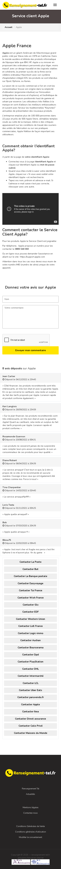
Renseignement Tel (30, 788)
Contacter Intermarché (30, 676)
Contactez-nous (30, 813)
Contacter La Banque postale (30, 576)
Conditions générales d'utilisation (30, 831)
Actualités (30, 794)
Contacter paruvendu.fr (30, 697)
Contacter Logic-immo (30, 633)
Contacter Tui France (30, 590)
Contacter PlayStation (30, 661)
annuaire (21, 857)
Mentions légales (30, 807)
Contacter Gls (30, 604)
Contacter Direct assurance (30, 718)
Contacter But (30, 569)
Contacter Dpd (30, 654)
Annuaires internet (35, 857)
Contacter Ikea (30, 711)
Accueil (8, 27)
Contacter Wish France (31, 597)
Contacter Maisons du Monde (30, 733)
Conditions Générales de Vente (30, 826)
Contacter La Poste (30, 561)
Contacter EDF (30, 611)
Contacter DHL (30, 668)
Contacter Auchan (30, 640)
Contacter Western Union (30, 619)
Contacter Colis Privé (31, 725)
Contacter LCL (30, 683)
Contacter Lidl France (30, 626)
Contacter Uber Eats (30, 690)
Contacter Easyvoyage (30, 583)
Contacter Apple (30, 704)
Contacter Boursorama (30, 647)
